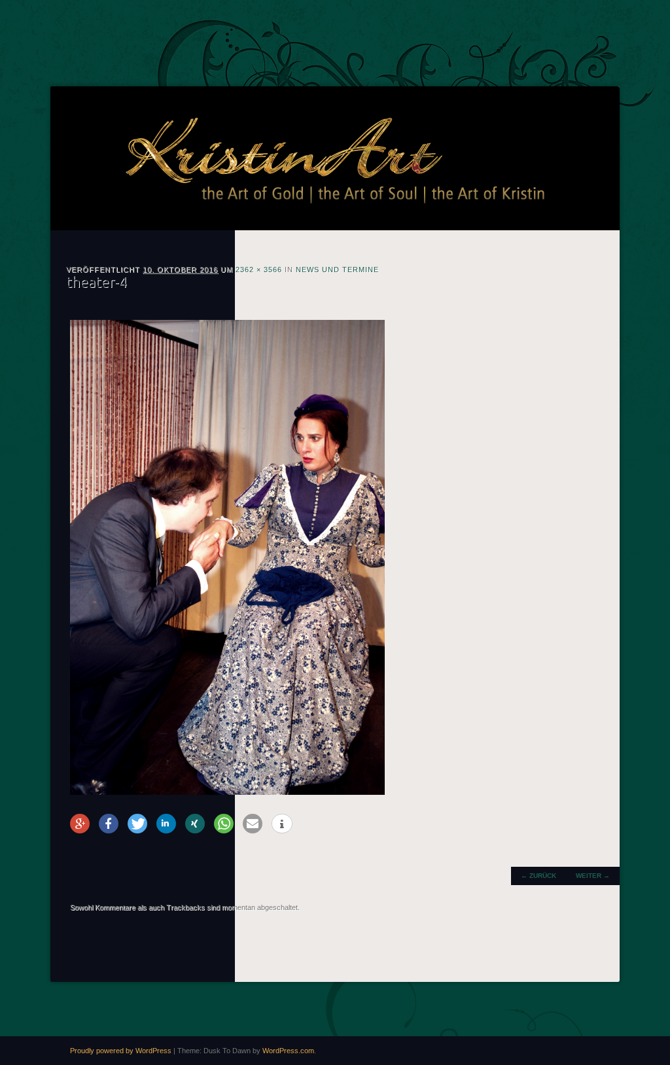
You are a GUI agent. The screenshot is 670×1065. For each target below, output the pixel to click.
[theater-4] (227, 792)
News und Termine (337, 269)
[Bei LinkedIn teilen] (166, 823)
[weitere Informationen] (282, 824)
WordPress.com (288, 1051)
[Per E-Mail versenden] (252, 823)
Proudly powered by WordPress (120, 1051)
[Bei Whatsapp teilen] (224, 823)
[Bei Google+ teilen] (80, 823)
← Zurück (538, 875)
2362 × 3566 (259, 269)
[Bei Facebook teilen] (108, 823)
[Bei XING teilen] (195, 823)
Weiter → (593, 875)
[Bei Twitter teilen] (137, 823)
